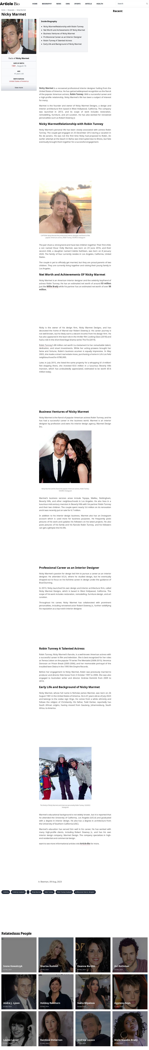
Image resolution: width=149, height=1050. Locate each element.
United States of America (19, 81)
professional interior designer (84, 892)
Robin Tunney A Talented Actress (57, 40)
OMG (68, 4)
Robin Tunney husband (64, 892)
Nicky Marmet (36, 892)
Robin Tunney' (45, 345)
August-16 (21, 66)
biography (11, 10)
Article (88, 4)
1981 (14, 66)
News (58, 4)
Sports (77, 4)
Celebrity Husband (18, 892)
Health (100, 4)
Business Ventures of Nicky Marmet (59, 33)
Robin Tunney (49, 892)
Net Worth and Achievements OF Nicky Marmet (64, 30)
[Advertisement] (74, 69)
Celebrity (6, 892)
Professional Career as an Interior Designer (62, 37)
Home (34, 4)
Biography (47, 4)
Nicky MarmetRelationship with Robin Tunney (63, 26)
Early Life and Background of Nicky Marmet (62, 44)
